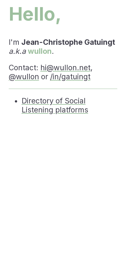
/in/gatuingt (70, 76)
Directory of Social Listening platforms (55, 105)
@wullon (24, 76)
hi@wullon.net (65, 67)
